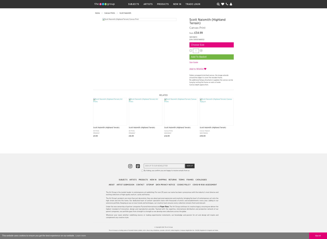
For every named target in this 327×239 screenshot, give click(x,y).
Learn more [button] (80, 236)
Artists (148, 4)
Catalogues (201, 180)
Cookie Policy (184, 185)
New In (177, 4)
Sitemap (150, 185)
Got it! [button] (318, 236)
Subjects (133, 4)
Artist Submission (126, 185)
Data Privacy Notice (166, 185)
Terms (182, 180)
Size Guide (193, 62)
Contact (140, 185)
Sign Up (190, 166)
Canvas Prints (109, 13)
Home (97, 13)
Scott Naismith (125, 13)
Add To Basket (199, 57)
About (112, 185)
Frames (190, 180)
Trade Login (193, 4)
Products (163, 4)
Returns (173, 180)
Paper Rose (164, 207)
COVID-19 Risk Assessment (205, 185)
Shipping (163, 180)
